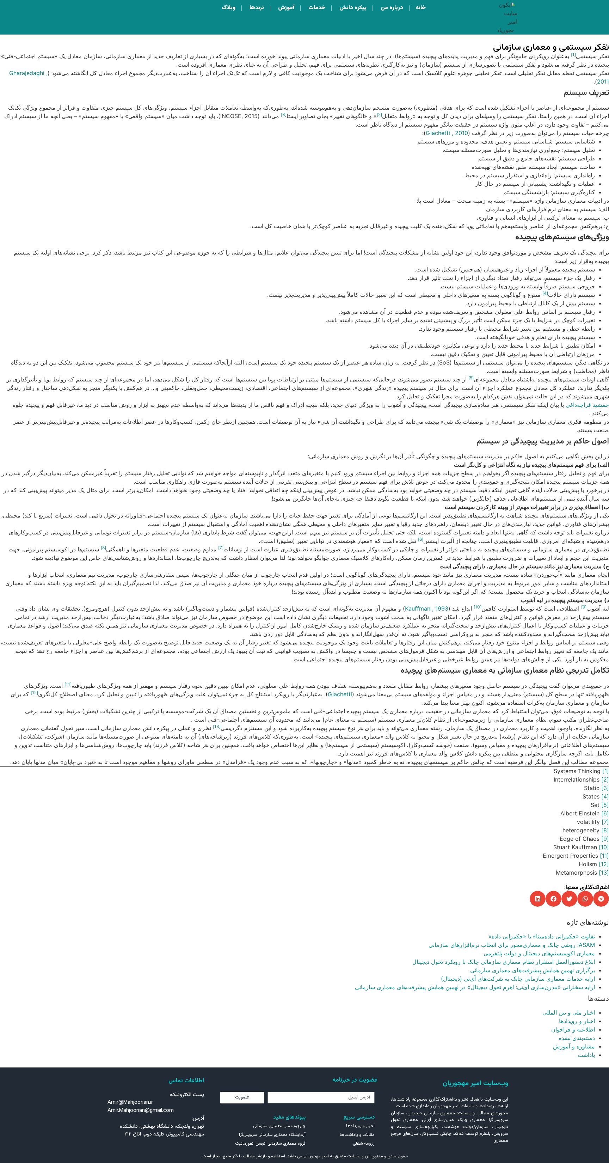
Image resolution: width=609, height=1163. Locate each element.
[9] (605, 838)
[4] (605, 796)
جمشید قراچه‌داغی (587, 404)
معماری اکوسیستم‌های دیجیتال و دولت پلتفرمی (539, 953)
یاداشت (586, 1054)
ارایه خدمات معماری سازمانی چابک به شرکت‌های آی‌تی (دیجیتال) (518, 978)
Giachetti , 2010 (447, 132)
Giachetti (340, 694)
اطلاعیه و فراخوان (573, 1029)
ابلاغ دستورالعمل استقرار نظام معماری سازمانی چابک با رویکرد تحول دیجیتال (503, 961)
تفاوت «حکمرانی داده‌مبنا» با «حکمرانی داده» (541, 936)
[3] (605, 787)
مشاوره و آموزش (574, 1046)
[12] (604, 864)
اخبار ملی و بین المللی (568, 1012)
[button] (601, 899)
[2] (605, 779)
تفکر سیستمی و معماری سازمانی (551, 47)
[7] (605, 821)
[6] (605, 813)
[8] (605, 830)
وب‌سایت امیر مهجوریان (475, 1083)
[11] (604, 855)
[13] (604, 872)
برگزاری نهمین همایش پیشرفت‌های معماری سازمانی (532, 970)
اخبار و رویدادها (577, 1020)
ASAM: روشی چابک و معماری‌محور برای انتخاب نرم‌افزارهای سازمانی (512, 944)
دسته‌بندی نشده (577, 1037)
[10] (604, 847)
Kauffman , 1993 (426, 608)
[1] (605, 771)
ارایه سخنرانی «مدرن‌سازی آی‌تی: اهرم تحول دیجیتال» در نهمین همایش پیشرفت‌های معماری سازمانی (475, 987)
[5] (605, 804)
